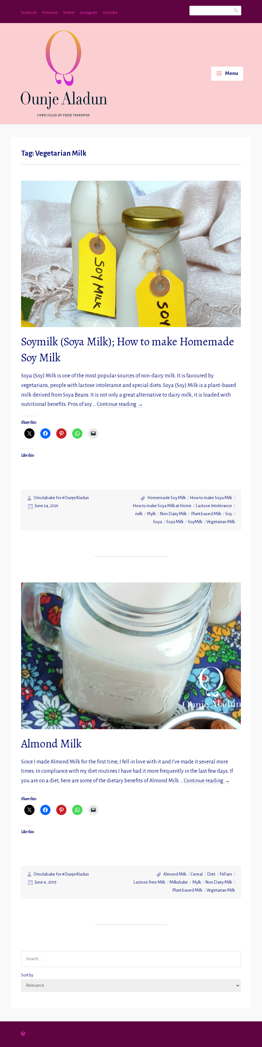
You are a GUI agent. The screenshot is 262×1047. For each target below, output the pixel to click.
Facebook (29, 13)
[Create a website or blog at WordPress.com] (23, 1034)
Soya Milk (174, 521)
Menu (231, 73)
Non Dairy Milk (173, 513)
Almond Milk (51, 743)
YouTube (110, 13)
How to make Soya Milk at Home (162, 505)
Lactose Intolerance (214, 505)
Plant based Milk (206, 513)
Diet (211, 874)
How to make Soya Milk (211, 497)
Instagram (88, 13)
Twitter (69, 13)
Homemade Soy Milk (166, 497)
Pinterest (50, 13)
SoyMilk (195, 521)
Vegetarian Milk (220, 521)
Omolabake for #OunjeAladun (61, 497)
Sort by (27, 975)
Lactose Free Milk (149, 882)
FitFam (226, 874)
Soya (157, 521)
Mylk (151, 513)
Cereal (196, 874)
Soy (228, 513)
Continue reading (120, 404)
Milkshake (178, 882)
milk (139, 513)
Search (236, 10)
